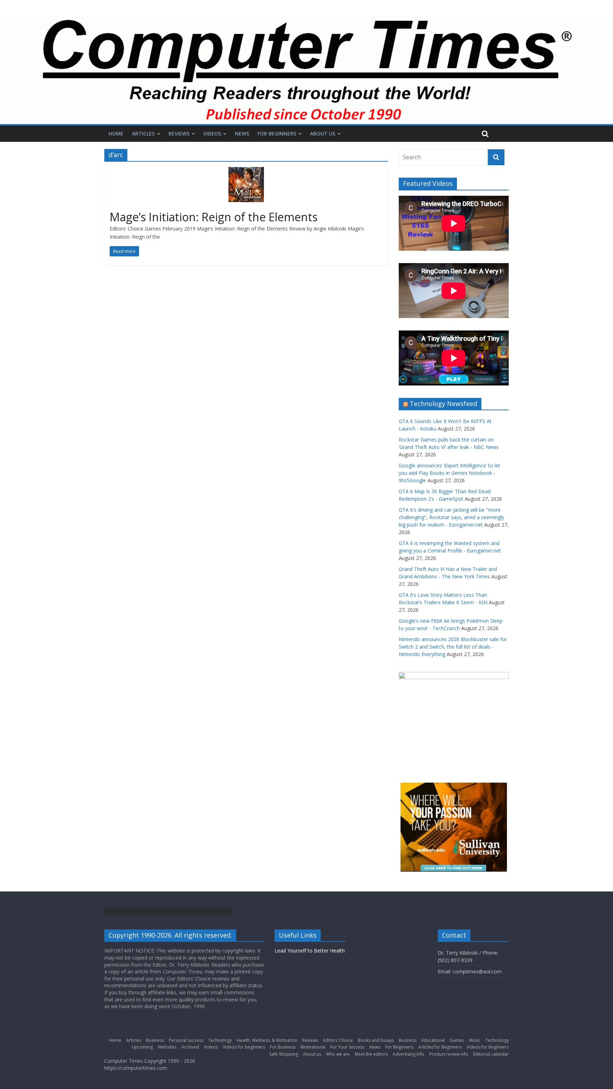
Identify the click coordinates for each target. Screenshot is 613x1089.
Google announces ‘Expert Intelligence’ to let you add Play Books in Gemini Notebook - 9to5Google (449, 473)
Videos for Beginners (487, 1047)
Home (116, 133)
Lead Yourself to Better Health (310, 950)
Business (155, 1040)
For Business (283, 1047)
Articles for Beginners (440, 1047)
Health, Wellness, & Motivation (267, 1040)
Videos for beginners (244, 1047)
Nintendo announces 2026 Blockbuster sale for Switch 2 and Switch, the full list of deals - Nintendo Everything (453, 646)
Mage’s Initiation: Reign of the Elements (213, 216)
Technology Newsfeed (443, 403)
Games (457, 1040)
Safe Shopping (283, 1054)
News (242, 133)
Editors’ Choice (338, 1040)
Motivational (312, 1047)
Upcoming (142, 1047)
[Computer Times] (306, 70)
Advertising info (408, 1054)
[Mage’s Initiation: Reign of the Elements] (246, 171)
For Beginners (277, 133)
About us (322, 133)
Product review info (448, 1054)
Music (474, 1040)
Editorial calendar (491, 1054)
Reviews (179, 133)
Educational (433, 1040)
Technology (220, 1040)
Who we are (338, 1054)
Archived (190, 1047)
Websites (167, 1047)
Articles (143, 133)
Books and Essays (376, 1040)
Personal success (186, 1040)
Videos (212, 133)
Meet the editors (371, 1054)
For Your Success (347, 1047)
